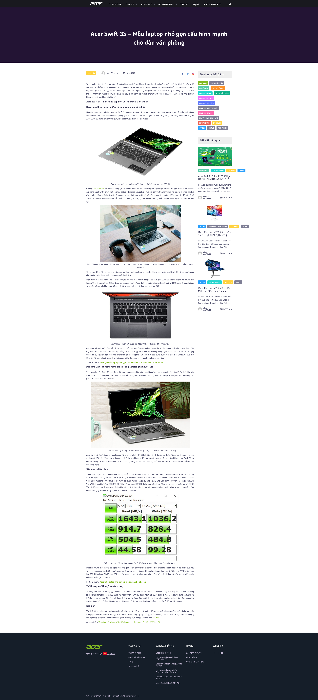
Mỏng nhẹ (146, 4)
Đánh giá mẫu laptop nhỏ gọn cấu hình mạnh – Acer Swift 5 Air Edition (132, 362)
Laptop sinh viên (206, 98)
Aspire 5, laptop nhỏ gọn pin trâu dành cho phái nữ (123, 582)
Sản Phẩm (91, 73)
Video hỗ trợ (191, 657)
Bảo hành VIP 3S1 (194, 653)
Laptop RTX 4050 (163, 653)
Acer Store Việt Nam (195, 662)
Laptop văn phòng (206, 103)
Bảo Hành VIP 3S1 (213, 4)
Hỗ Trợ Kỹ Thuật (217, 83)
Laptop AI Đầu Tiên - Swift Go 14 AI (169, 678)
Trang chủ (115, 4)
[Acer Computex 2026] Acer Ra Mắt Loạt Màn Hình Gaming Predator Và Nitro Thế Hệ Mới (214, 291)
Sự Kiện (202, 128)
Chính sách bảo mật (136, 657)
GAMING (130, 4)
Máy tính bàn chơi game (208, 118)
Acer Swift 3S (98, 189)
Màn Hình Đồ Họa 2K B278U (168, 683)
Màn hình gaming (206, 113)
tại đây (156, 618)
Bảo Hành (203, 83)
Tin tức (184, 4)
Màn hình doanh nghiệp (208, 108)
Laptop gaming (205, 93)
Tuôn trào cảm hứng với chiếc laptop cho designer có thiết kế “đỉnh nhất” (129, 622)
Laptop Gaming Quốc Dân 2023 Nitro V (167, 658)
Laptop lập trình (222, 93)
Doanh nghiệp (166, 4)
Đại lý (196, 4)
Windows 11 (222, 128)
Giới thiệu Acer (134, 653)
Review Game (204, 123)
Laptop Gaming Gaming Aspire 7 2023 (169, 665)
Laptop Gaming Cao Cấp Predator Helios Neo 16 (166, 671)
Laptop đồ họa (217, 88)
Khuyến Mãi (203, 88)
